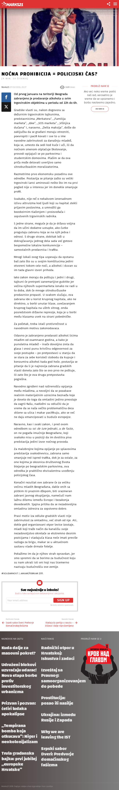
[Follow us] (108, 4)
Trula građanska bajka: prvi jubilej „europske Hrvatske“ (19, 761)
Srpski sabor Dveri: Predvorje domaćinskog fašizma (57, 756)
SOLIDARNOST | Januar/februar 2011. (23, 573)
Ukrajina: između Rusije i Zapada (58, 717)
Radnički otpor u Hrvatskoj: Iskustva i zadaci (57, 653)
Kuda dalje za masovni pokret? (18, 650)
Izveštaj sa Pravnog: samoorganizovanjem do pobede (63, 678)
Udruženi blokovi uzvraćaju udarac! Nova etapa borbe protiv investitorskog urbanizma (19, 678)
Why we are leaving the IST (55, 734)
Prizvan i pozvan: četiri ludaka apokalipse (18, 708)
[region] (100, 106)
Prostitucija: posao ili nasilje (57, 700)
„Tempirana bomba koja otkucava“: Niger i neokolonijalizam (19, 733)
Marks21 (5, 87)
